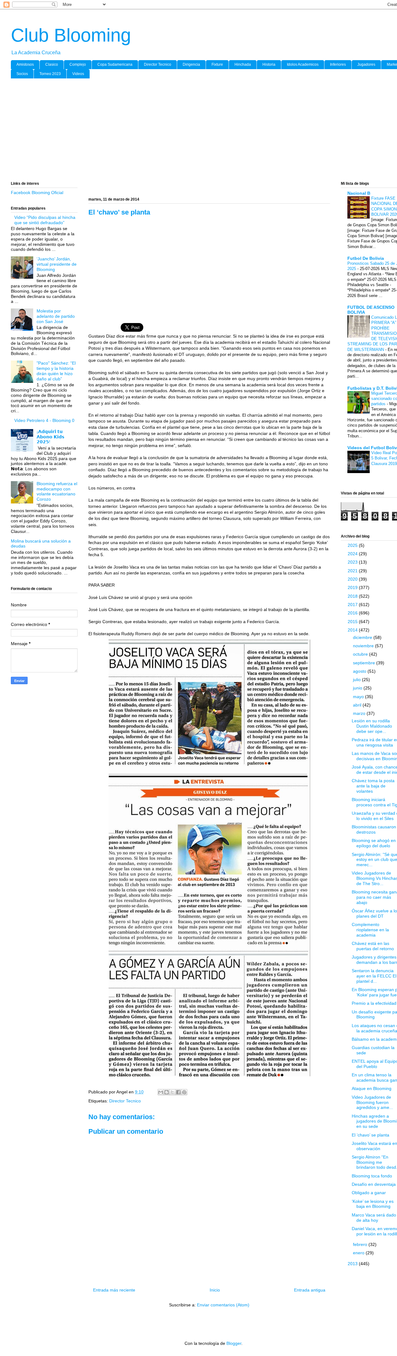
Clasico (51, 64)
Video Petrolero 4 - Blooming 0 (44, 420)
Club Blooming (71, 35)
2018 (353, 596)
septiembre (364, 662)
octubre (361, 654)
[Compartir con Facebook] (178, 1092)
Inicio (215, 1289)
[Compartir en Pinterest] (184, 1092)
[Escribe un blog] (166, 1092)
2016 (353, 612)
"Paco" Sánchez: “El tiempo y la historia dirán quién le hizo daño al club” (56, 371)
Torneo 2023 (50, 74)
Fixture (217, 64)
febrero (360, 1244)
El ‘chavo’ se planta (370, 1134)
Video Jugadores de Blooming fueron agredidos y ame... (372, 1102)
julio (357, 679)
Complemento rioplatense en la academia (370, 929)
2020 (353, 579)
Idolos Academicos (303, 64)
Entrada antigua (309, 1289)
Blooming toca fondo (372, 1175)
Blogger (233, 1343)
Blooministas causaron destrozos (374, 829)
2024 (353, 553)
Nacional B (358, 193)
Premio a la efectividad (374, 1003)
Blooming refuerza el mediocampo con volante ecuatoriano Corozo (57, 491)
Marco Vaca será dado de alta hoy (374, 1217)
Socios (22, 74)
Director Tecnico (157, 64)
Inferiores (338, 64)
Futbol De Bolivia (365, 258)
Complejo (77, 64)
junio (358, 687)
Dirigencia (191, 64)
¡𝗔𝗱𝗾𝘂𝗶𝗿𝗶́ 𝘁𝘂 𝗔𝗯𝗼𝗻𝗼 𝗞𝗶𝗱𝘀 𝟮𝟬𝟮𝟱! (50, 437)
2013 (353, 1263)
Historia (268, 64)
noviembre (364, 645)
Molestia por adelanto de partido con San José (56, 316)
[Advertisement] (197, 131)
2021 (353, 570)
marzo (360, 713)
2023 (353, 562)
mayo (359, 696)
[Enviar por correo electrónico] (161, 1092)
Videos (78, 74)
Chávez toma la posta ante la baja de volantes (373, 786)
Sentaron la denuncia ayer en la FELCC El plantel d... (374, 976)
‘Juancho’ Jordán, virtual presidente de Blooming (57, 264)
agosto (360, 671)
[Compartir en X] (172, 1092)
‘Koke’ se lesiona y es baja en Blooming (373, 1204)
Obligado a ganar (369, 1192)
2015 (353, 621)
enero (359, 1252)
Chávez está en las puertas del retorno (373, 946)
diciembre (363, 637)
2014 (353, 629)
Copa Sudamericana (114, 64)
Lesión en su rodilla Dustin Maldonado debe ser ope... (372, 726)
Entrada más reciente (114, 1289)
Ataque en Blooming (371, 1088)
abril (358, 704)
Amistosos (25, 64)
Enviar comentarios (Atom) (223, 1304)
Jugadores (366, 64)
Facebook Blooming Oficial (37, 192)
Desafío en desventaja (374, 1184)
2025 (353, 545)
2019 (353, 587)
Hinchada (242, 64)
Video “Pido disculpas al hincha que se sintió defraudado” (44, 220)
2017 (353, 604)
